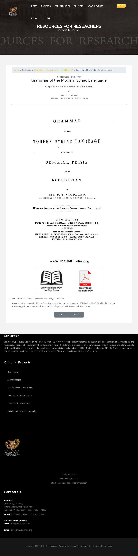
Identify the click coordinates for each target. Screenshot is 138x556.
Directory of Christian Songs (19, 395)
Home (34, 6)
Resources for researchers (18, 403)
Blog (34, 18)
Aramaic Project (14, 379)
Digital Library (13, 372)
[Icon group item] (6, 535)
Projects (46, 6)
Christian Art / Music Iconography (21, 411)
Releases (78, 6)
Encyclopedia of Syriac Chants (20, 387)
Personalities (62, 6)
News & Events (95, 6)
